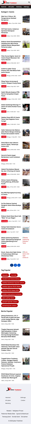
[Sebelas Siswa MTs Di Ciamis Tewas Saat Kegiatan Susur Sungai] (26, 120)
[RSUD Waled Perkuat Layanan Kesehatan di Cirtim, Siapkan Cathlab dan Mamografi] (26, 376)
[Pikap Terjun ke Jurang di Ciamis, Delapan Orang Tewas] (26, 83)
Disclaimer (24, 417)
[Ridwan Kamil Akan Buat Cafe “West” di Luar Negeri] (26, 218)
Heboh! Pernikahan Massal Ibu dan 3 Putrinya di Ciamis (10, 170)
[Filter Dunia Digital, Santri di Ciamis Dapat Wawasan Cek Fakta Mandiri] (26, 58)
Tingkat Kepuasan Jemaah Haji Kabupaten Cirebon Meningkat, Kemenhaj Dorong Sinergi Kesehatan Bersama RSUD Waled (10, 332)
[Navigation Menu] (29, 2)
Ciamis (4, 36)
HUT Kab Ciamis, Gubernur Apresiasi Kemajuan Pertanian (10, 31)
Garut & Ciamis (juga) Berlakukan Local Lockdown (10, 156)
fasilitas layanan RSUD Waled (11, 286)
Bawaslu (5, 275)
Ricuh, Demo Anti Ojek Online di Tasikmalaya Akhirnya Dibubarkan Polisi (11, 254)
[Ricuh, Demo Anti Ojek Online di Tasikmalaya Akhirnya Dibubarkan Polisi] (26, 254)
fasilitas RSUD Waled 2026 (10, 290)
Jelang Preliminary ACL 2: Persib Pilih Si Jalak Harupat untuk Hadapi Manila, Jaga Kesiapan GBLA (10, 318)
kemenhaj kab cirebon (9, 305)
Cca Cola (13, 275)
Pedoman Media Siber (8, 414)
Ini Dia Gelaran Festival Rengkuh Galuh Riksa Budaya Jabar (11, 205)
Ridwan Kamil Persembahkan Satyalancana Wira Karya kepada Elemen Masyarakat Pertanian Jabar (11, 44)
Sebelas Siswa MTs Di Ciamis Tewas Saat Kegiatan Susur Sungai (10, 119)
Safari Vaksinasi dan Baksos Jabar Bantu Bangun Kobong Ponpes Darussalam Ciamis (10, 132)
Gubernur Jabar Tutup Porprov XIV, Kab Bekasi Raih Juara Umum (10, 70)
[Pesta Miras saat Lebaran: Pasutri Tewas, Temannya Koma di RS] (26, 145)
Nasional (3, 7)
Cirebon (23, 400)
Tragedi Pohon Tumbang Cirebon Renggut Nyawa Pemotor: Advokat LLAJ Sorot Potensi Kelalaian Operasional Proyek (11, 362)
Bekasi (4, 75)
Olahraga (26, 7)
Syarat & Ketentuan (22, 414)
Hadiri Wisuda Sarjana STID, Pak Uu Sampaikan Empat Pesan (10, 94)
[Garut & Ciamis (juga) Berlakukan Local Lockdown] (26, 157)
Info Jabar (11, 7)
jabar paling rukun (8, 298)
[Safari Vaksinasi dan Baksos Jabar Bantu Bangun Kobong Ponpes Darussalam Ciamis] (26, 132)
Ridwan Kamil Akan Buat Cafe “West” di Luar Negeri (11, 217)
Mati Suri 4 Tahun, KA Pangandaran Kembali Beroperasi (8, 18)
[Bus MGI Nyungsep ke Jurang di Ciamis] (26, 195)
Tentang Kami (6, 417)
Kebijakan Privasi (18, 411)
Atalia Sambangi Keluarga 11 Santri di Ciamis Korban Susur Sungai (11, 106)
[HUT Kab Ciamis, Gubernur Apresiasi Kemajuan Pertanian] (26, 31)
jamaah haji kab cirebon (9, 302)
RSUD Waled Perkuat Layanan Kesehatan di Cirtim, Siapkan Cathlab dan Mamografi (11, 376)
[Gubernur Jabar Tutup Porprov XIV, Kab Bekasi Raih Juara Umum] (26, 71)
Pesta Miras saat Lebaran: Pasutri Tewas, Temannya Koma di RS (9, 144)
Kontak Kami (16, 417)
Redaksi (9, 411)
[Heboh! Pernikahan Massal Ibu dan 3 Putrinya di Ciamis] (26, 171)
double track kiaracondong (11, 279)
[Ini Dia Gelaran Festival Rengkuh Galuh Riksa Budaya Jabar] (26, 206)
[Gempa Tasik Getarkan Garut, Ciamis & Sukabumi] (26, 229)
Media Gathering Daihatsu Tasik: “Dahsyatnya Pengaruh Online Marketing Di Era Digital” (11, 240)
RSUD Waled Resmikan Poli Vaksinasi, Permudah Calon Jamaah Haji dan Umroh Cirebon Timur (10, 347)
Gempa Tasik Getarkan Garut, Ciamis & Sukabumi (11, 228)
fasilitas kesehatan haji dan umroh (13, 283)
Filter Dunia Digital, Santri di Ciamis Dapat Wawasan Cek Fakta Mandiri (10, 58)
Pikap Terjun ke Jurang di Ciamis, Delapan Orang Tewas (11, 82)
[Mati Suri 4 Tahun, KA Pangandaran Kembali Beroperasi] (26, 19)
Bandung (18, 7)
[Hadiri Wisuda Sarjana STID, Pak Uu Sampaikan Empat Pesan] (26, 94)
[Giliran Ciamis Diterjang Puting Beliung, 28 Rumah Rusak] (26, 182)
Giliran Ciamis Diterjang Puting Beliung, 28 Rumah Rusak (10, 182)
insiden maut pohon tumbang (11, 294)
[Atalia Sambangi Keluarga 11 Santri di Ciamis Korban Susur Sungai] (26, 107)
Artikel (4, 246)
